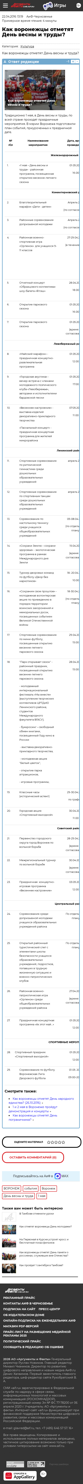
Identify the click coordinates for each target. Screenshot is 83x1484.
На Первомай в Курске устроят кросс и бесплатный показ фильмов (43, 1241)
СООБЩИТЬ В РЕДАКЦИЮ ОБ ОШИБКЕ (33, 1347)
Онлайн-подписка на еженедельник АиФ (39, 1320)
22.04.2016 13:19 (12, 16)
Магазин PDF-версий (21, 1326)
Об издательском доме (23, 1315)
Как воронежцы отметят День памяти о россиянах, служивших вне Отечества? (43, 1254)
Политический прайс (22, 1341)
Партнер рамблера (58, 1464)
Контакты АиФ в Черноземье (28, 1303)
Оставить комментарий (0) (32, 1157)
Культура (27, 46)
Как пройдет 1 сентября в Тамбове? (41, 1265)
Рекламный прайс (19, 1298)
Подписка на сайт (19, 1309)
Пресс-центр (49, 1309)
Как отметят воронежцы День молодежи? (45, 1226)
